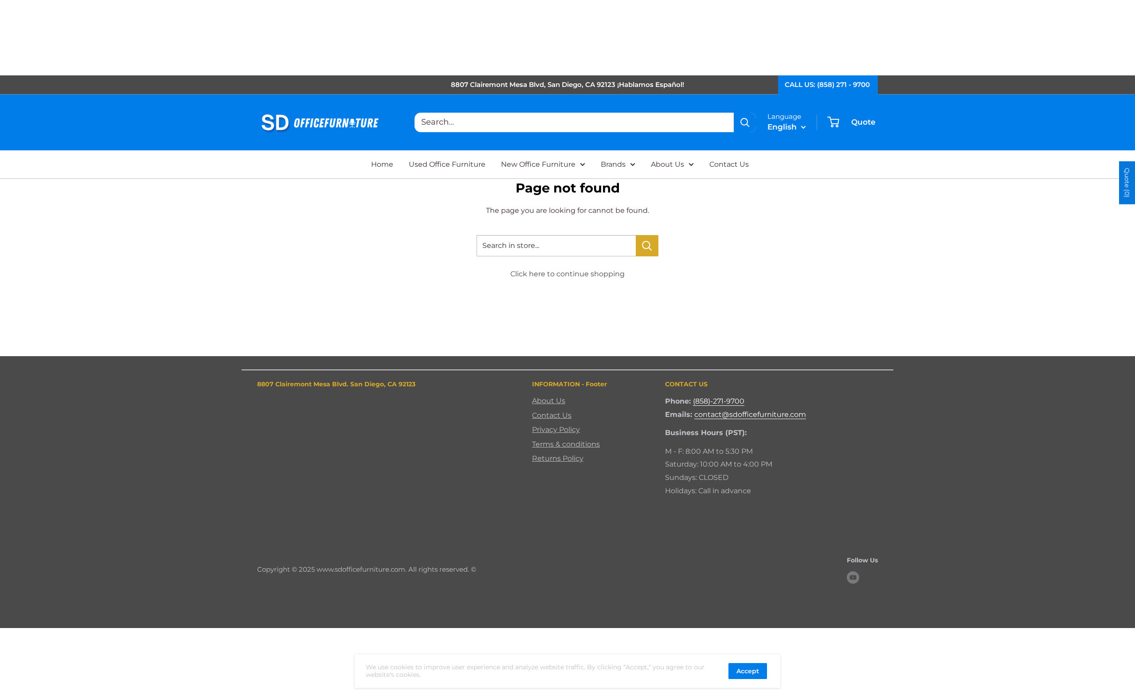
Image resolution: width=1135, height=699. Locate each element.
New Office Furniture (538, 164)
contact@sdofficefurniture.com (750, 414)
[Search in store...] (647, 245)
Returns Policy (557, 458)
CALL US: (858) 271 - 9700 (827, 84)
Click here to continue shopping (567, 274)
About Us (667, 164)
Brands (613, 164)
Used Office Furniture (447, 164)
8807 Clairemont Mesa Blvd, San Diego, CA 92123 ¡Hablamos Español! (567, 84)
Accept (747, 671)
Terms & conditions (566, 444)
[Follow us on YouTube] (853, 577)
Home (382, 164)
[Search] (745, 122)
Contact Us (729, 164)
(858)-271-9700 (718, 401)
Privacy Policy (556, 429)
